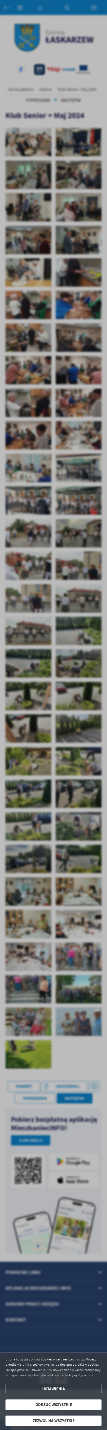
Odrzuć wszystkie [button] (53, 1404)
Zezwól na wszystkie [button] (54, 1420)
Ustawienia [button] (53, 1389)
